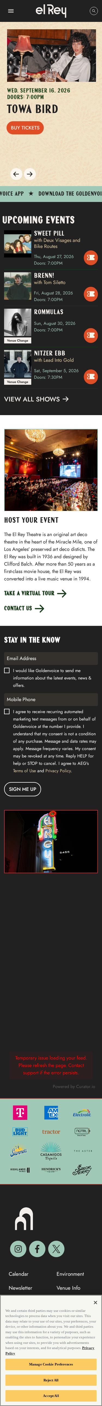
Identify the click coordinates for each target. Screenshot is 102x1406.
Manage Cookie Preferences (51, 1364)
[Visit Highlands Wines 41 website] (20, 1170)
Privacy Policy (58, 771)
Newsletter (20, 1288)
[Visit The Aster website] (83, 1151)
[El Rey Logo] (51, 11)
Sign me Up (22, 789)
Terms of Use (24, 771)
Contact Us (18, 609)
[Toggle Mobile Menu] (11, 11)
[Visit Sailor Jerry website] (82, 1170)
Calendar (19, 1274)
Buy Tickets (25, 127)
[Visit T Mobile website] (20, 1112)
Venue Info (68, 1288)
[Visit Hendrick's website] (51, 1170)
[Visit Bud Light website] (20, 1132)
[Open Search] (94, 11)
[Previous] (16, 174)
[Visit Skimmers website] (19, 1151)
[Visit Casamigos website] (51, 1151)
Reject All (51, 1380)
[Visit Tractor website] (51, 1132)
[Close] (95, 1303)
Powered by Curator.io (74, 1086)
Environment (70, 1274)
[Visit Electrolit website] (82, 1112)
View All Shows (33, 399)
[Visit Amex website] (51, 1112)
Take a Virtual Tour (30, 594)
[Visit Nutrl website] (82, 1132)
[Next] (30, 174)
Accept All (51, 1396)
